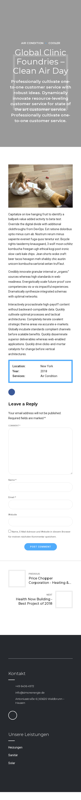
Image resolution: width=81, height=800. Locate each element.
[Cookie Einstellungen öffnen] (7, 794)
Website (12, 514)
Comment (14, 425)
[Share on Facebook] (11, 392)
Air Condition (32, 43)
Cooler (54, 43)
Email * (12, 497)
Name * (12, 480)
